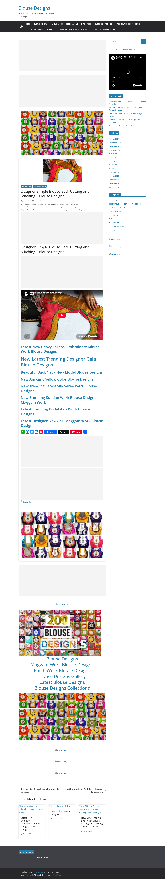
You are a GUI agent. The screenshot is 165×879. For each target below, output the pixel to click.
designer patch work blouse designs (55, 210)
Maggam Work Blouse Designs (62, 664)
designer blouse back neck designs (31, 210)
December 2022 (115, 180)
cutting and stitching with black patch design (62, 207)
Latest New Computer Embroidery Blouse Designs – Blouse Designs (31, 823)
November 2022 (115, 183)
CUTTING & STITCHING (103, 24)
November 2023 (115, 146)
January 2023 (114, 176)
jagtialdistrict (27, 201)
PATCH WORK (86, 24)
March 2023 (113, 168)
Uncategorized (114, 230)
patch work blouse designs (75, 210)
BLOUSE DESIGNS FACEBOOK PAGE (122, 49)
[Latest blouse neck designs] (61, 806)
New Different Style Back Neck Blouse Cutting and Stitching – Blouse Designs (92, 822)
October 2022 (114, 187)
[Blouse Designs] (21, 26)
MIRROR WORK (72, 24)
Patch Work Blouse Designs (62, 670)
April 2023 (113, 165)
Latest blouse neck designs (60, 813)
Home (28, 24)
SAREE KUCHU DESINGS (34, 29)
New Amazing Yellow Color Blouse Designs (57, 379)
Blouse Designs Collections (62, 688)
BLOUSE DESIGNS (40, 24)
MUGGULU (51, 29)
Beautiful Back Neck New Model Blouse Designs (62, 372)
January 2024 (114, 139)
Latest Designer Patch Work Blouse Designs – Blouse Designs (84, 791)
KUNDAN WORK (57, 24)
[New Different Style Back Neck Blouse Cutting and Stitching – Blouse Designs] (92, 806)
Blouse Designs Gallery (62, 676)
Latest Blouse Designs (62, 682)
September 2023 (115, 150)
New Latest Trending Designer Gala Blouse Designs (58, 362)
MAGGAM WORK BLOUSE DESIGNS (128, 24)
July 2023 (112, 157)
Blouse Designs (34, 8)
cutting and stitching (46, 204)
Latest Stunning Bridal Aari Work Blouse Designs (55, 411)
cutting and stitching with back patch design (34, 207)
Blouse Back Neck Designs (31, 204)
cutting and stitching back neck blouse (66, 204)
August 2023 (113, 154)
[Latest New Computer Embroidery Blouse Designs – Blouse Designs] (32, 806)
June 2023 (113, 161)
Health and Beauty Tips (105, 29)
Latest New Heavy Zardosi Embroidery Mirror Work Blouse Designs (60, 349)
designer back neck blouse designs (88, 207)
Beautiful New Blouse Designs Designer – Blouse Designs (41, 791)
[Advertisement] (62, 55)
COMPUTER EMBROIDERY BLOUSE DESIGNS (75, 29)
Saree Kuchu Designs (117, 226)
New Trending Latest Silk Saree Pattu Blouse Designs (59, 388)
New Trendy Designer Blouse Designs (123, 126)
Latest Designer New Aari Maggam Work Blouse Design (62, 423)
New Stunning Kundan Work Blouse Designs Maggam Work (58, 400)
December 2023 (115, 143)
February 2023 (114, 172)
